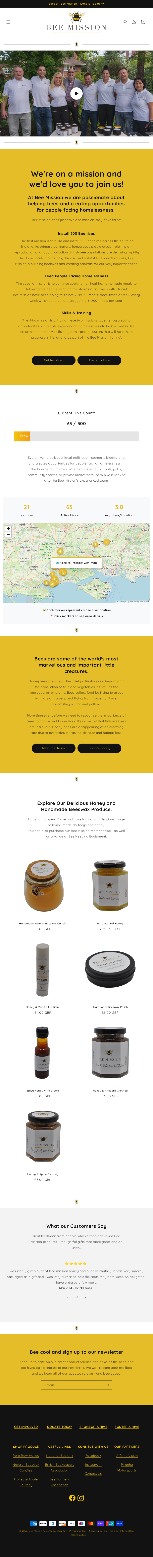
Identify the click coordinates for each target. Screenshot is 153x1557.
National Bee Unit (59, 1456)
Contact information (121, 1531)
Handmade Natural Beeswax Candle (43, 923)
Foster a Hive (99, 360)
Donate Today (99, 748)
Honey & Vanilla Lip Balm (43, 1007)
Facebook (93, 1456)
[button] (8, 22)
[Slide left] (67, 1297)
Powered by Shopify (54, 1531)
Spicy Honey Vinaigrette (43, 1090)
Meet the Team (53, 748)
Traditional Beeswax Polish (110, 1007)
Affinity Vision (127, 1456)
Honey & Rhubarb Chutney (110, 1090)
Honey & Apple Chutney (42, 1174)
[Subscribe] (107, 1385)
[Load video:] (76, 93)
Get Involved (53, 360)
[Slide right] (85, 1297)
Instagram (93, 1464)
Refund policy (78, 1535)
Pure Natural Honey (110, 923)
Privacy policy (77, 1531)
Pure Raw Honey (26, 1456)
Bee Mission (35, 1531)
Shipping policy (98, 1531)
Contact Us (93, 1473)
